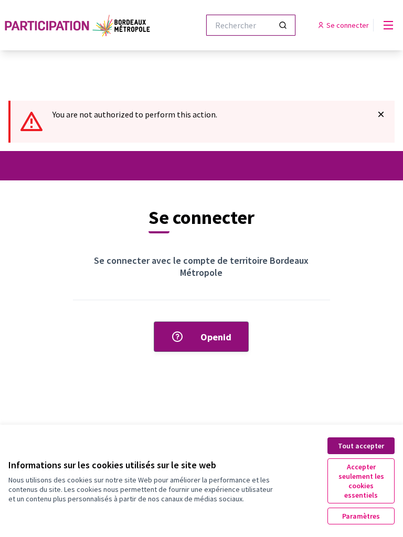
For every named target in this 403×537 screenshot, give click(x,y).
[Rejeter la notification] (381, 114)
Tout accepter (361, 445)
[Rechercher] (282, 25)
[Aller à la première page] (78, 25)
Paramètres (361, 516)
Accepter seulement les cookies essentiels (361, 481)
